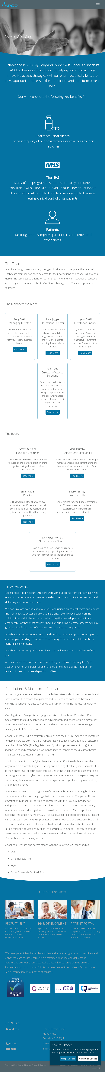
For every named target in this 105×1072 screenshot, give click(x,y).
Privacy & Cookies (39, 1065)
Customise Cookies (88, 1058)
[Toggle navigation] (98, 4)
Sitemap (27, 1065)
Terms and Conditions (14, 1065)
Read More (19, 349)
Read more (89, 1052)
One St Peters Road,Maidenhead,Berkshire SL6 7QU (54, 1033)
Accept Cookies (68, 1058)
